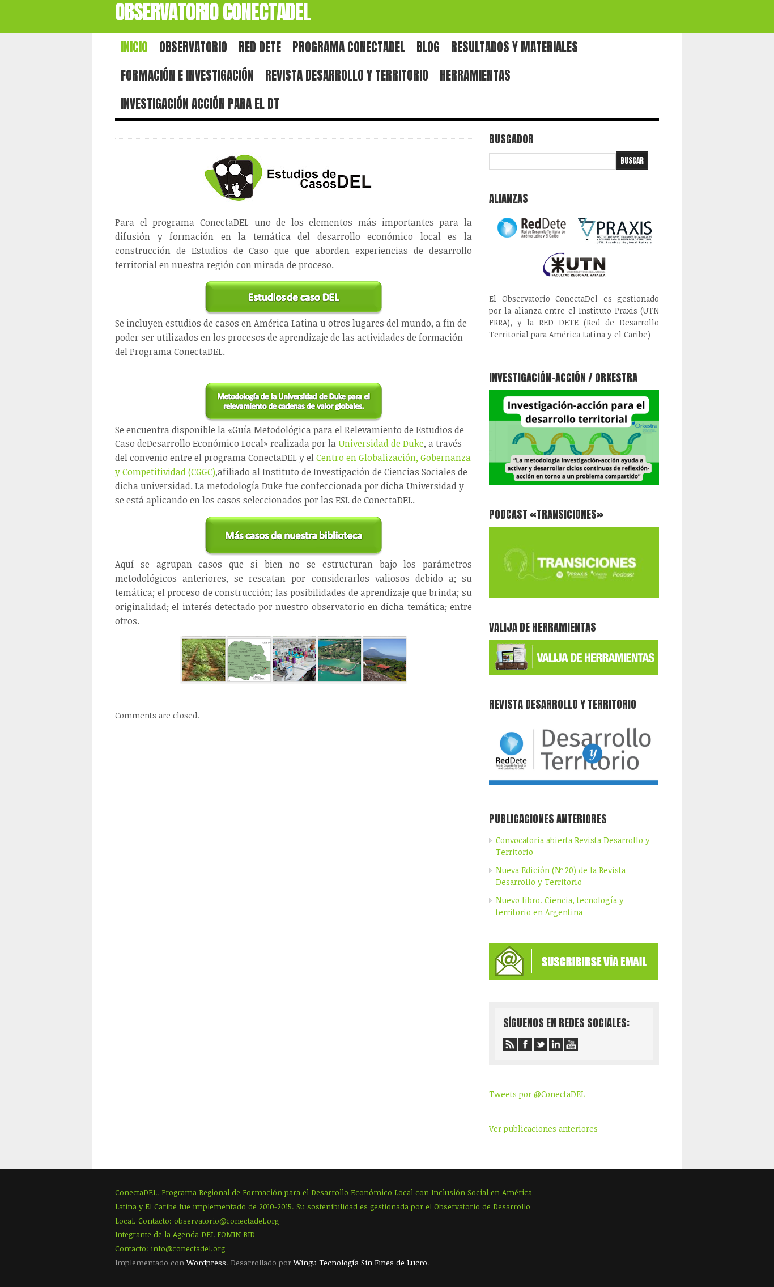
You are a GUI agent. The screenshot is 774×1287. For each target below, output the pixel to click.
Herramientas (475, 75)
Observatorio (193, 47)
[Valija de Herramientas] (573, 672)
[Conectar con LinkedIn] (556, 1044)
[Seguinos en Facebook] (525, 1044)
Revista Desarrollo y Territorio (346, 75)
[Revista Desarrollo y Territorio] (573, 786)
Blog (428, 47)
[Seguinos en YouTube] (571, 1044)
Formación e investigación (187, 75)
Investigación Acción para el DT (200, 104)
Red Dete (260, 47)
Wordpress (206, 1263)
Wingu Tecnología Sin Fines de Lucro (360, 1263)
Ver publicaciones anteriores (543, 1128)
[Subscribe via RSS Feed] (510, 1044)
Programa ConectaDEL (348, 47)
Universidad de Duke (381, 443)
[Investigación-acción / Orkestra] (574, 482)
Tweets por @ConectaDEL (537, 1094)
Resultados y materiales (514, 47)
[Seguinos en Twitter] (540, 1044)
